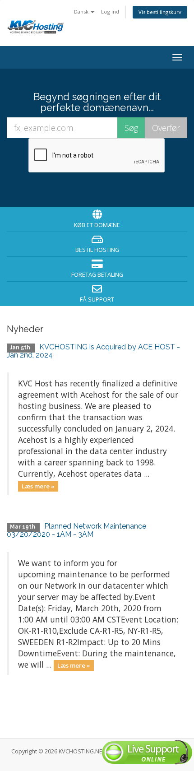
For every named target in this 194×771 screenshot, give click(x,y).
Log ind (110, 11)
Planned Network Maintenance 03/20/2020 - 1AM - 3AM (76, 530)
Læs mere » (38, 486)
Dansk (82, 11)
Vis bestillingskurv (160, 12)
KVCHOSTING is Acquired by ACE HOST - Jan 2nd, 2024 (93, 351)
